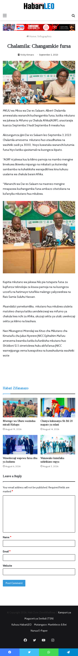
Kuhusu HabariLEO (22, 624)
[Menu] (5, 15)
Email (6, 551)
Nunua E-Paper (39, 630)
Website (7, 565)
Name (7, 537)
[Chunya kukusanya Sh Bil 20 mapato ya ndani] (58, 407)
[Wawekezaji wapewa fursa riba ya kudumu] (20, 444)
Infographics (44, 36)
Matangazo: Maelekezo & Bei (50, 624)
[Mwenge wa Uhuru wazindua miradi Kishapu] (20, 407)
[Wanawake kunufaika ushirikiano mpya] (58, 444)
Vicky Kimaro (27, 54)
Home (32, 36)
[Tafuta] (73, 15)
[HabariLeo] (39, 6)
